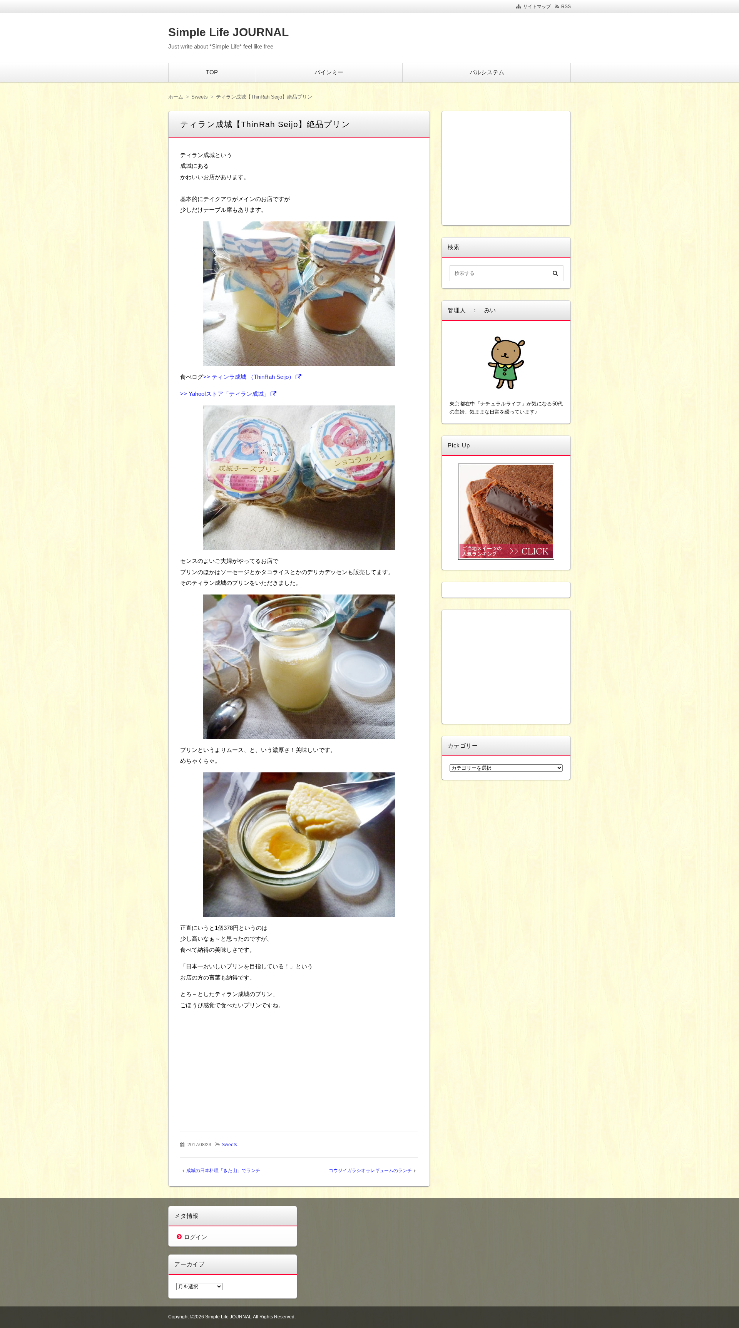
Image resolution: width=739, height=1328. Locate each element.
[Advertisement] (240, 1065)
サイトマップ (537, 6)
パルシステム (487, 72)
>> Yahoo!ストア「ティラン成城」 (224, 393)
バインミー (328, 72)
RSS (566, 6)
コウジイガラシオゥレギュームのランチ (370, 1170)
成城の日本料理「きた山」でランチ (223, 1170)
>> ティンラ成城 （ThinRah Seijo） (248, 376)
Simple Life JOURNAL (228, 32)
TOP (212, 72)
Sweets (229, 1144)
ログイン (195, 1237)
